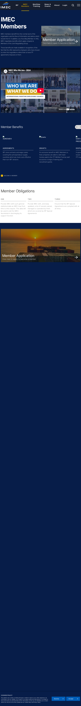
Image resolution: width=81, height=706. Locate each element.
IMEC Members (25, 5)
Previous (77, 127)
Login (65, 5)
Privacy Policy (37, 702)
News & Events (48, 5)
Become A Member (10, 175)
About (57, 5)
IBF (17, 5)
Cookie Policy (28, 702)
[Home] (5, 5)
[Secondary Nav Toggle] (78, 4)
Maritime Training (36, 5)
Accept (71, 699)
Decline (56, 699)
